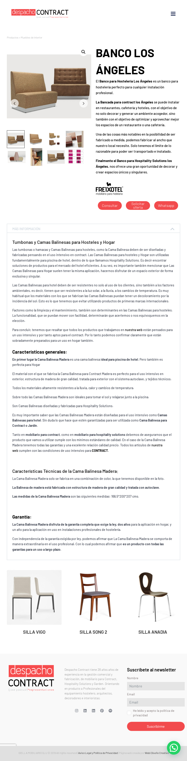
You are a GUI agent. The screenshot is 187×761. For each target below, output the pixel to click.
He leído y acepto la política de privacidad (153, 713)
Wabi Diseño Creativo (157, 752)
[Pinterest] (102, 710)
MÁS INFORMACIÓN (26, 229)
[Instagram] (76, 710)
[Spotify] (110, 710)
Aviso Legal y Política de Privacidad (98, 752)
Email (131, 694)
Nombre (132, 678)
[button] (83, 52)
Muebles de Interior (31, 37)
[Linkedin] (85, 710)
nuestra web (134, 330)
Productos (12, 37)
